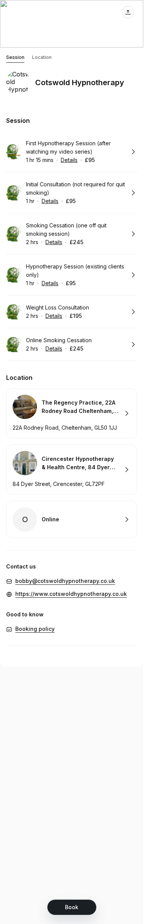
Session (15, 57)
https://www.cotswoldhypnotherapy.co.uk (71, 594)
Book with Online (71, 519)
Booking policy (35, 629)
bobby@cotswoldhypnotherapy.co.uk (65, 581)
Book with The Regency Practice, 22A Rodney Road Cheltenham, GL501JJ (71, 413)
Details (69, 160)
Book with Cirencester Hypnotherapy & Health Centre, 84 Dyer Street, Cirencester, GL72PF (71, 469)
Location (42, 57)
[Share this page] (128, 12)
